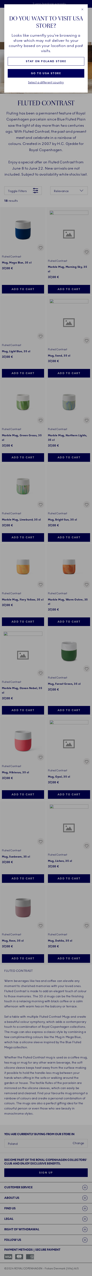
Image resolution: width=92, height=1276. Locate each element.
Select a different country (46, 82)
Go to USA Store (46, 73)
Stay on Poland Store (46, 61)
